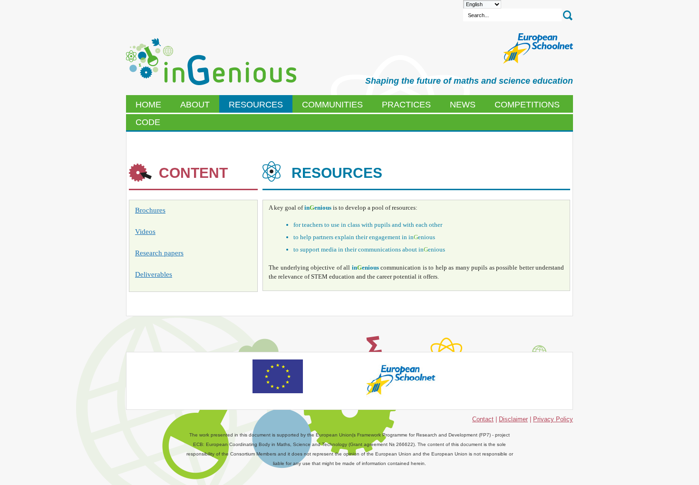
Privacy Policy (553, 419)
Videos (145, 231)
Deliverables (153, 274)
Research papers (159, 253)
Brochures (150, 210)
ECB (211, 62)
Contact (483, 419)
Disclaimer (513, 419)
